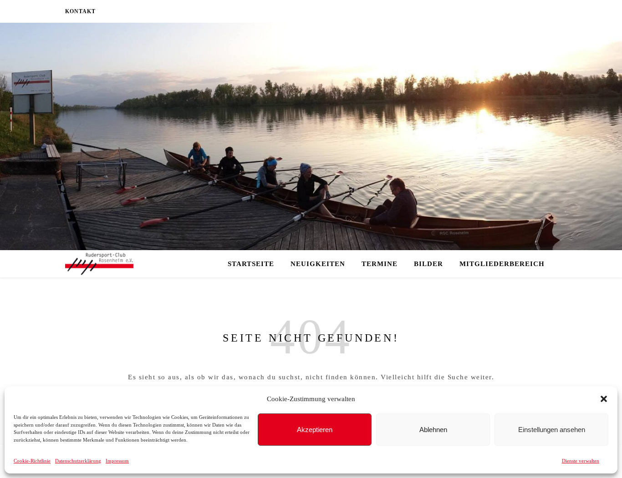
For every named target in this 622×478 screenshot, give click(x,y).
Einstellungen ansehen (551, 429)
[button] (603, 398)
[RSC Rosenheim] (99, 264)
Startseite (251, 263)
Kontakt (80, 11)
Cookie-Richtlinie (32, 460)
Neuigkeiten (318, 263)
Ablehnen (433, 429)
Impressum (117, 460)
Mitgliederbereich (502, 263)
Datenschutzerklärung (78, 460)
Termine (380, 263)
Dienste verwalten (580, 460)
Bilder (428, 263)
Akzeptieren (314, 429)
